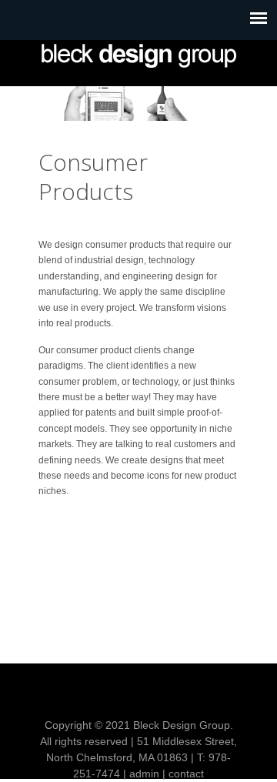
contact (186, 773)
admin (144, 773)
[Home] (138, 55)
